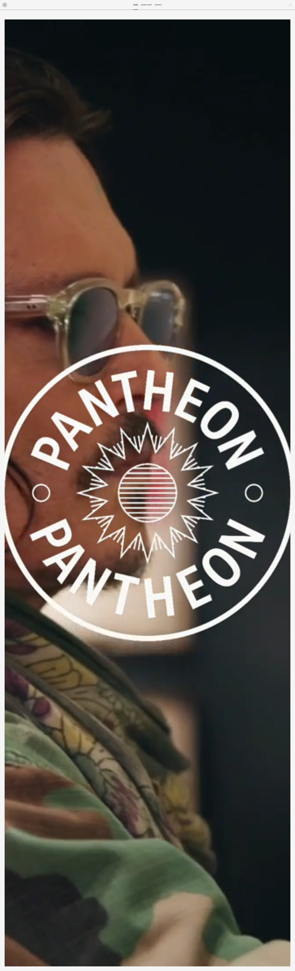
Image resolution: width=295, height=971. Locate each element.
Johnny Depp (146, 5)
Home (135, 5)
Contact (158, 5)
